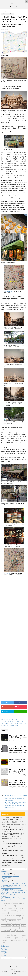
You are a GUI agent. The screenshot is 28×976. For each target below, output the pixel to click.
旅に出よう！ (14, 6)
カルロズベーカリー (6, 925)
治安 (24, 940)
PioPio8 (4, 918)
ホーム (2, 945)
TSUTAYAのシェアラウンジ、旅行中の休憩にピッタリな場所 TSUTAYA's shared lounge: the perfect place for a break (14, 892)
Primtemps (14, 721)
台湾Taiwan (4, 878)
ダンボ (23, 925)
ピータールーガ (14, 932)
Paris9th (9, 721)
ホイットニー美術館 (6, 935)
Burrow (16, 908)
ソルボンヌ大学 (16, 925)
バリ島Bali (3, 951)
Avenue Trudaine (12, 719)
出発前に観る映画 (6, 937)
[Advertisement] (14, 636)
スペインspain (4, 953)
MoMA (4, 915)
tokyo (4, 920)
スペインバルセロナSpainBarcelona (10, 876)
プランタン (4, 725)
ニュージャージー (15, 928)
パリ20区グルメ (5, 932)
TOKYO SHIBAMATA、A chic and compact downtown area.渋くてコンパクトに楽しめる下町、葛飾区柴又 (13, 899)
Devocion (4, 910)
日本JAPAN (4, 881)
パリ (13, 930)
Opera (6, 721)
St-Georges (19, 721)
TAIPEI (10, 918)
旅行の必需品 (5, 940)
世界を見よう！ (14, 969)
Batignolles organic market (8, 905)
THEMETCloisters (17, 918)
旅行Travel (11, 717)
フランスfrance (5, 717)
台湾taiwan (3, 948)
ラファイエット (18, 725)
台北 (13, 937)
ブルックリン (23, 932)
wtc (18, 920)
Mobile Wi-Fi (19, 913)
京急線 (24, 935)
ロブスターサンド (16, 935)
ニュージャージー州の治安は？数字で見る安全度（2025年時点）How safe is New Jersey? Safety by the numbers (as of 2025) (13, 885)
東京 (19, 940)
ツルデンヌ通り (20, 723)
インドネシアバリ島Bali (7, 874)
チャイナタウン (5, 928)
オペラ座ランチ (13, 723)
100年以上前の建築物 (6, 903)
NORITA (22, 915)
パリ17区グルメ (19, 930)
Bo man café (7, 573)
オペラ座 (8, 723)
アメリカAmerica (6, 873)
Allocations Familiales (18, 903)
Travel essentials (11, 920)
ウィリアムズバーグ (17, 923)
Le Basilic (12, 913)
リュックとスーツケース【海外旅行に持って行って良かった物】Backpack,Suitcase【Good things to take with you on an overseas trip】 (18, 750)
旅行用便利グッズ (6, 880)
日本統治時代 (13, 940)
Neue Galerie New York (13, 915)
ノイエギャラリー (6, 930)
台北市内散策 (19, 937)
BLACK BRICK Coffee (7, 908)
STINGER (14, 973)
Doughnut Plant (13, 910)
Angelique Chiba (8, 291)
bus (21, 908)
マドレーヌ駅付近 (10, 725)
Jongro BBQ (21, 910)
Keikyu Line (5, 913)
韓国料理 (4, 942)
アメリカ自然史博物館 (7, 923)
